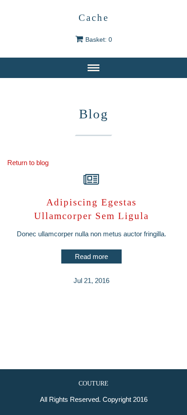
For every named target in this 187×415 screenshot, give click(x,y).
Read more (91, 256)
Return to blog (28, 162)
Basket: (98, 39)
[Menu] (93, 68)
